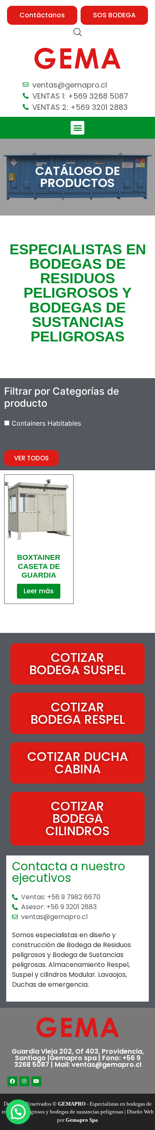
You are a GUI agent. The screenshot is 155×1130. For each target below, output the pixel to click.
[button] (42, 15)
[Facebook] (12, 1081)
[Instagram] (24, 1081)
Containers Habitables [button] (46, 423)
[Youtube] (36, 1081)
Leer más (39, 591)
